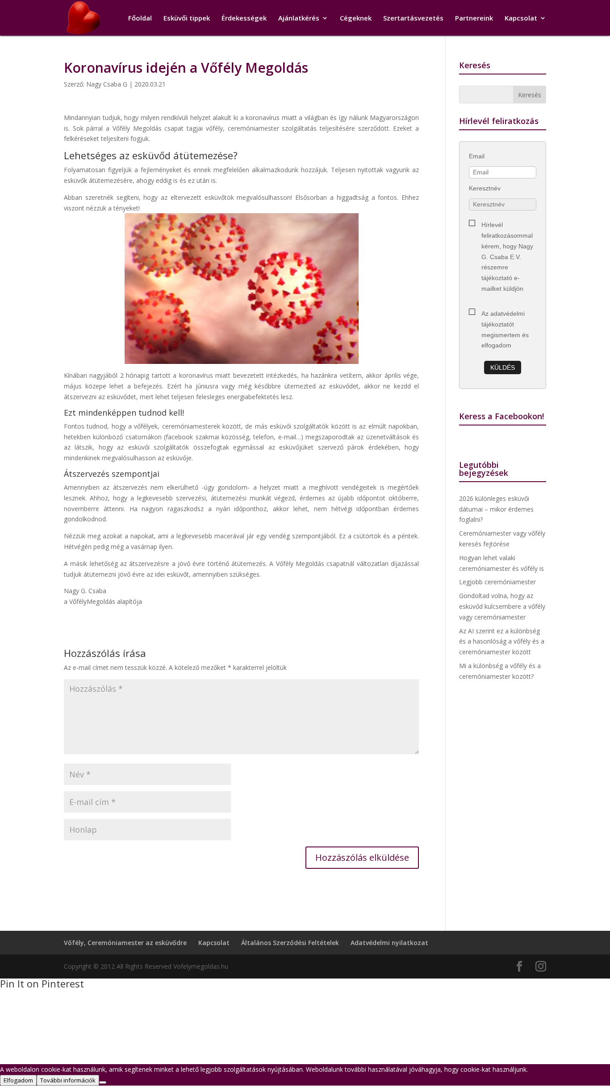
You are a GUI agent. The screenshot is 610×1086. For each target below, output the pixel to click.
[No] (102, 1082)
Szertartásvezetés (413, 18)
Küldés (502, 367)
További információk (68, 1080)
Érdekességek (244, 18)
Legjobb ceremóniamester (497, 582)
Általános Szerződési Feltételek (290, 942)
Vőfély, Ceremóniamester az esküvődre (125, 942)
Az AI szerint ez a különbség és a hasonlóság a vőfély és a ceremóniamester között (501, 642)
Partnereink (474, 18)
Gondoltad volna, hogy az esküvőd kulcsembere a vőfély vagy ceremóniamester (502, 606)
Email (477, 156)
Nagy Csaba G (106, 84)
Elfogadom (18, 1080)
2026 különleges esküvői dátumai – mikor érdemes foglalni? (496, 509)
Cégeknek (356, 18)
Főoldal (140, 18)
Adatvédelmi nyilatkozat (389, 942)
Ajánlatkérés (298, 18)
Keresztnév (485, 188)
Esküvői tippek (186, 18)
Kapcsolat (521, 18)
